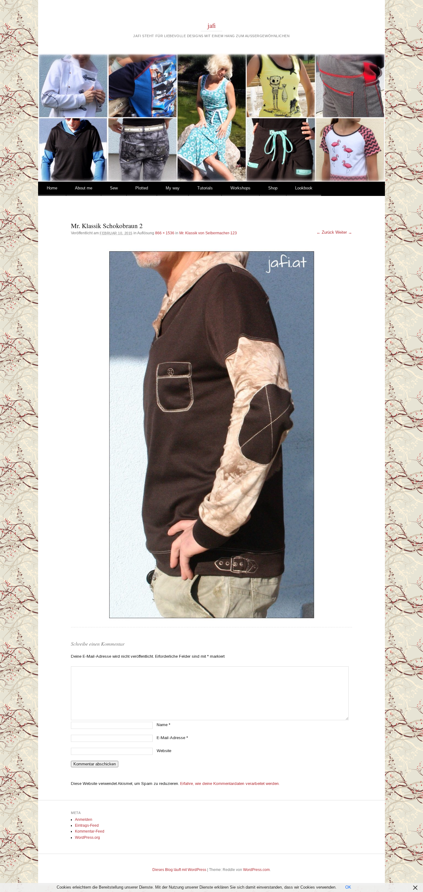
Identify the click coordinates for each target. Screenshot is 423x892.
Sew (114, 188)
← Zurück (325, 232)
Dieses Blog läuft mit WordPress (179, 870)
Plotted (141, 188)
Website (164, 750)
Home (52, 188)
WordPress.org (87, 837)
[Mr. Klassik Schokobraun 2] (211, 435)
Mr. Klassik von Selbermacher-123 (208, 233)
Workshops (240, 188)
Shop (272, 188)
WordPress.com (256, 870)
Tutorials (205, 188)
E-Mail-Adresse (172, 737)
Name (163, 724)
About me (83, 188)
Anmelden (83, 819)
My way (173, 188)
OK (348, 887)
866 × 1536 (164, 233)
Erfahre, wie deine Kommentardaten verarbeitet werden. (230, 783)
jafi (211, 25)
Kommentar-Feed (89, 831)
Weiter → (343, 232)
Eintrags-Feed (87, 825)
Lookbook (303, 188)
